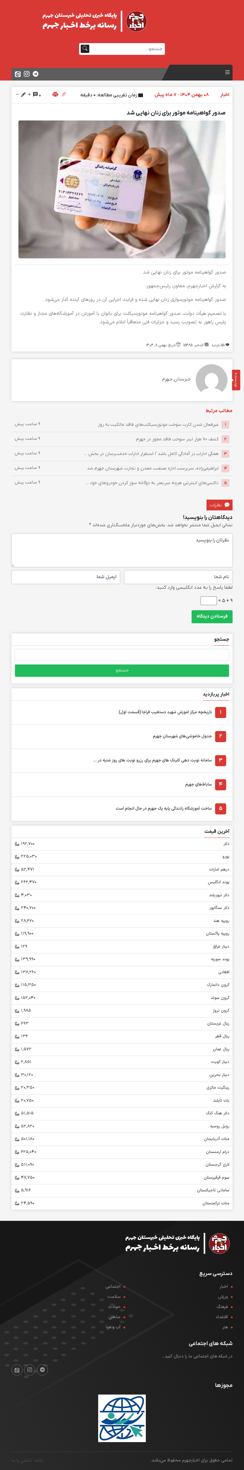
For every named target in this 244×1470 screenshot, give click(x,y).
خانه (39, 1460)
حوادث (114, 1307)
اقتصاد (221, 1317)
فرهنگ (222, 1307)
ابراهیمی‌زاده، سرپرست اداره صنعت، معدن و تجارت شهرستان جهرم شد (153, 468)
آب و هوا (113, 1327)
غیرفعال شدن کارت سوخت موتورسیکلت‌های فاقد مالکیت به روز (158, 425)
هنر (225, 1327)
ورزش (223, 1296)
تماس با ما (21, 1460)
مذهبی (114, 1317)
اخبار (224, 1286)
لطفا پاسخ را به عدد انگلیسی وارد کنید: (194, 587)
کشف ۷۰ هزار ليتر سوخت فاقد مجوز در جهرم (177, 439)
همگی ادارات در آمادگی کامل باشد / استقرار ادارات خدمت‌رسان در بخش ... (151, 454)
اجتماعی (112, 1286)
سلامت (113, 1296)
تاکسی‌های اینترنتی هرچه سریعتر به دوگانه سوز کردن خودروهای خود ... (152, 483)
